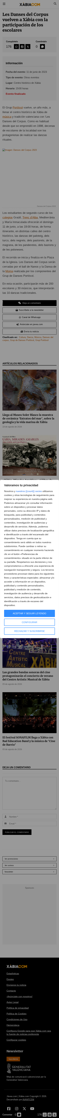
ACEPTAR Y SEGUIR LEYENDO (29, 613)
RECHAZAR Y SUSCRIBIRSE (29, 631)
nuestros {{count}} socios (29, 491)
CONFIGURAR (29, 622)
